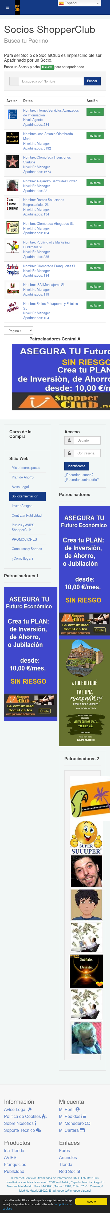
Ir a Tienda (14, 1150)
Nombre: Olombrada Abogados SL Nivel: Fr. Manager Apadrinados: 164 (48, 228)
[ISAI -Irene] (86, 970)
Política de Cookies (23, 1116)
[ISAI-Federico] (86, 1004)
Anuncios (68, 1157)
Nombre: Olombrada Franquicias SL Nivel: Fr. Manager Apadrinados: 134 (49, 271)
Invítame (95, 112)
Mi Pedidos (70, 1116)
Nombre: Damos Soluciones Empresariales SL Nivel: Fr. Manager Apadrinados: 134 (43, 207)
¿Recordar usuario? (78, 474)
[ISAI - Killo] (86, 1037)
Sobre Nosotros (19, 1123)
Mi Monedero (72, 1123)
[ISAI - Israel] (86, 904)
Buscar (92, 80)
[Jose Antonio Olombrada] (30, 653)
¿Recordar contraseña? (81, 479)
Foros (64, 1150)
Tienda (65, 1164)
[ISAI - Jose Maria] (86, 937)
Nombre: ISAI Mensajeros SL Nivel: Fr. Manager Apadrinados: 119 (44, 289)
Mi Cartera (69, 1130)
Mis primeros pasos (26, 467)
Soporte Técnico (20, 1130)
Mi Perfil (67, 1109)
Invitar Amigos (22, 505)
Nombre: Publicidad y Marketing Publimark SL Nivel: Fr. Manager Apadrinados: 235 (46, 249)
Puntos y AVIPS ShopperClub (23, 527)
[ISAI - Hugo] (86, 870)
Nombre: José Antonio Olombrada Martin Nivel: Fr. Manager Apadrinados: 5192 (48, 141)
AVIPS (10, 1157)
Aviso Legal (20, 486)
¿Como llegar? (22, 558)
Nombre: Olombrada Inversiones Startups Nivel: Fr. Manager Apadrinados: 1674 (47, 164)
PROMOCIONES (24, 539)
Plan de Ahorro (23, 477)
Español (70, 3)
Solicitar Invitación (25, 496)
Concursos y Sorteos (27, 548)
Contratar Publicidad (27, 515)
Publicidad (14, 1171)
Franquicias (15, 1164)
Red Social (69, 1171)
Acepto (91, 1201)
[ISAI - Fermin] (86, 837)
